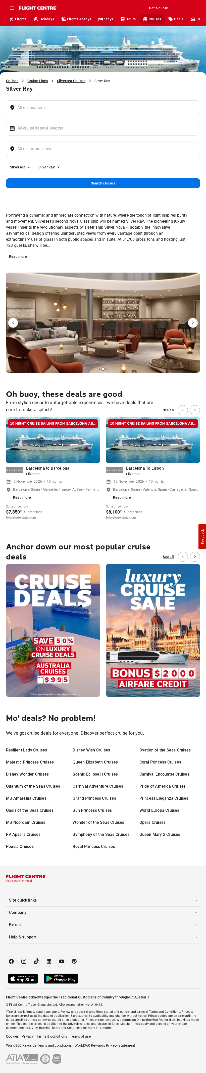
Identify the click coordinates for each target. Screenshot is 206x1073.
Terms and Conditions (164, 1012)
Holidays (46, 19)
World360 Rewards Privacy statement (105, 1045)
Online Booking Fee (150, 1020)
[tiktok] (36, 961)
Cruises (155, 19)
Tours (131, 19)
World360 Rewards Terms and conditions (39, 1045)
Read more (18, 257)
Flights (20, 19)
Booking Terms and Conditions (60, 1028)
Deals (178, 19)
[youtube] (61, 961)
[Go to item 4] (103, 369)
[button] (202, 536)
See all (168, 410)
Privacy (27, 1036)
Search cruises (103, 183)
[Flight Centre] (37, 8)
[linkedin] (49, 961)
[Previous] (13, 323)
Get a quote (158, 8)
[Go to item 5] (106, 369)
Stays (108, 19)
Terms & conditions (52, 1036)
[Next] (193, 323)
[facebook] (11, 961)
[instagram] (24, 961)
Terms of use (80, 1036)
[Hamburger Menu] (12, 8)
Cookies (12, 1036)
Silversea (17, 167)
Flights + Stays (79, 19)
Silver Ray (46, 167)
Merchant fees (130, 1024)
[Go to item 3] (99, 369)
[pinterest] (74, 961)
